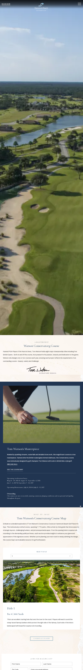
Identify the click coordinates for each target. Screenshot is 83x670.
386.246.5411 (12, 464)
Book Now (6, 4)
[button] (79, 4)
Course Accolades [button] (41, 638)
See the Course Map (15, 469)
